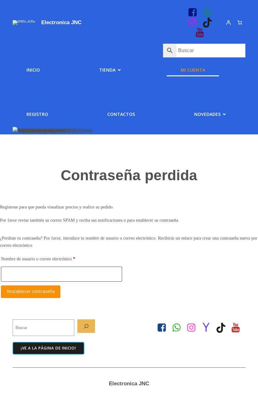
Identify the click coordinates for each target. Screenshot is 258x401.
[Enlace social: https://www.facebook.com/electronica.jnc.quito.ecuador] (164, 328)
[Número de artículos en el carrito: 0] (239, 22)
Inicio (33, 70)
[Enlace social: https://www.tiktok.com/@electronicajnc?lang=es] (209, 23)
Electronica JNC (61, 22)
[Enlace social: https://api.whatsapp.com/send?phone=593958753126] (209, 13)
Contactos (121, 114)
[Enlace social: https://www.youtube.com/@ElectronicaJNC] (202, 33)
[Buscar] (86, 326)
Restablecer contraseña (31, 291)
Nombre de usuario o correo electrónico (48, 258)
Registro (37, 114)
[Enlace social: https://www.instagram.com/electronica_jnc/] (195, 23)
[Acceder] (228, 22)
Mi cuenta (193, 70)
